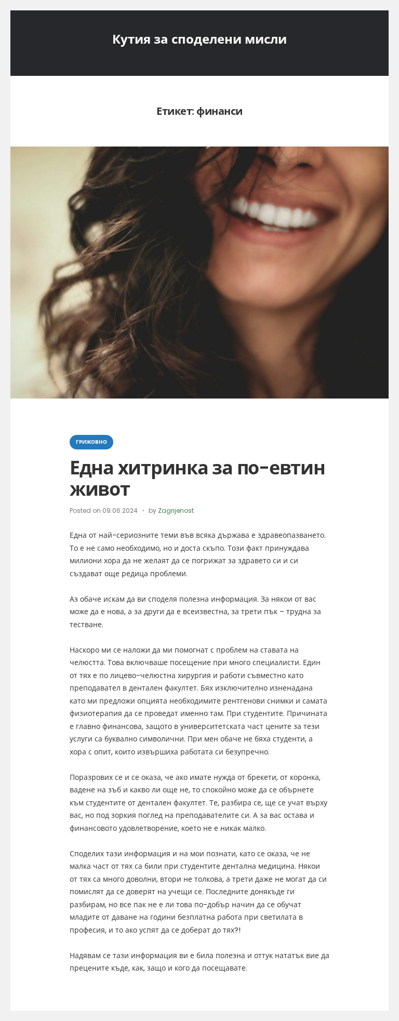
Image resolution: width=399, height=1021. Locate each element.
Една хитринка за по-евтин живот (197, 478)
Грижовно (91, 442)
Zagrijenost (176, 510)
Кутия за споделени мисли (199, 39)
